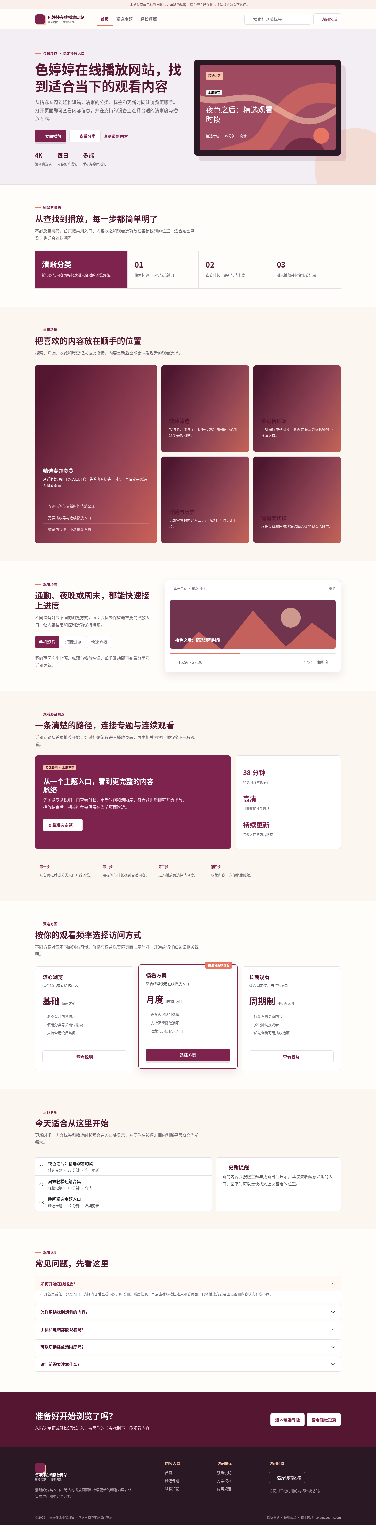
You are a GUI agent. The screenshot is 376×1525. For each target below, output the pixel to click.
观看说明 (224, 1472)
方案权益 (224, 1480)
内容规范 (224, 1488)
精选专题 (124, 19)
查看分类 (87, 136)
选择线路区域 (289, 1477)
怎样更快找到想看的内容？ (65, 1312)
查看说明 (84, 1057)
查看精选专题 (60, 825)
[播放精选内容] (321, 136)
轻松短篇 (148, 19)
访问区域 (329, 19)
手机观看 (47, 642)
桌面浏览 (73, 642)
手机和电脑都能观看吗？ (62, 1329)
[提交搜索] (305, 19)
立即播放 (53, 136)
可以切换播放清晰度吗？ (62, 1347)
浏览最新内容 (116, 136)
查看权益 (291, 1057)
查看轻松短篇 (324, 1420)
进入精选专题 (287, 1420)
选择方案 (188, 1055)
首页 (105, 19)
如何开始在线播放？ (58, 1284)
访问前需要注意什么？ (60, 1364)
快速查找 (99, 642)
